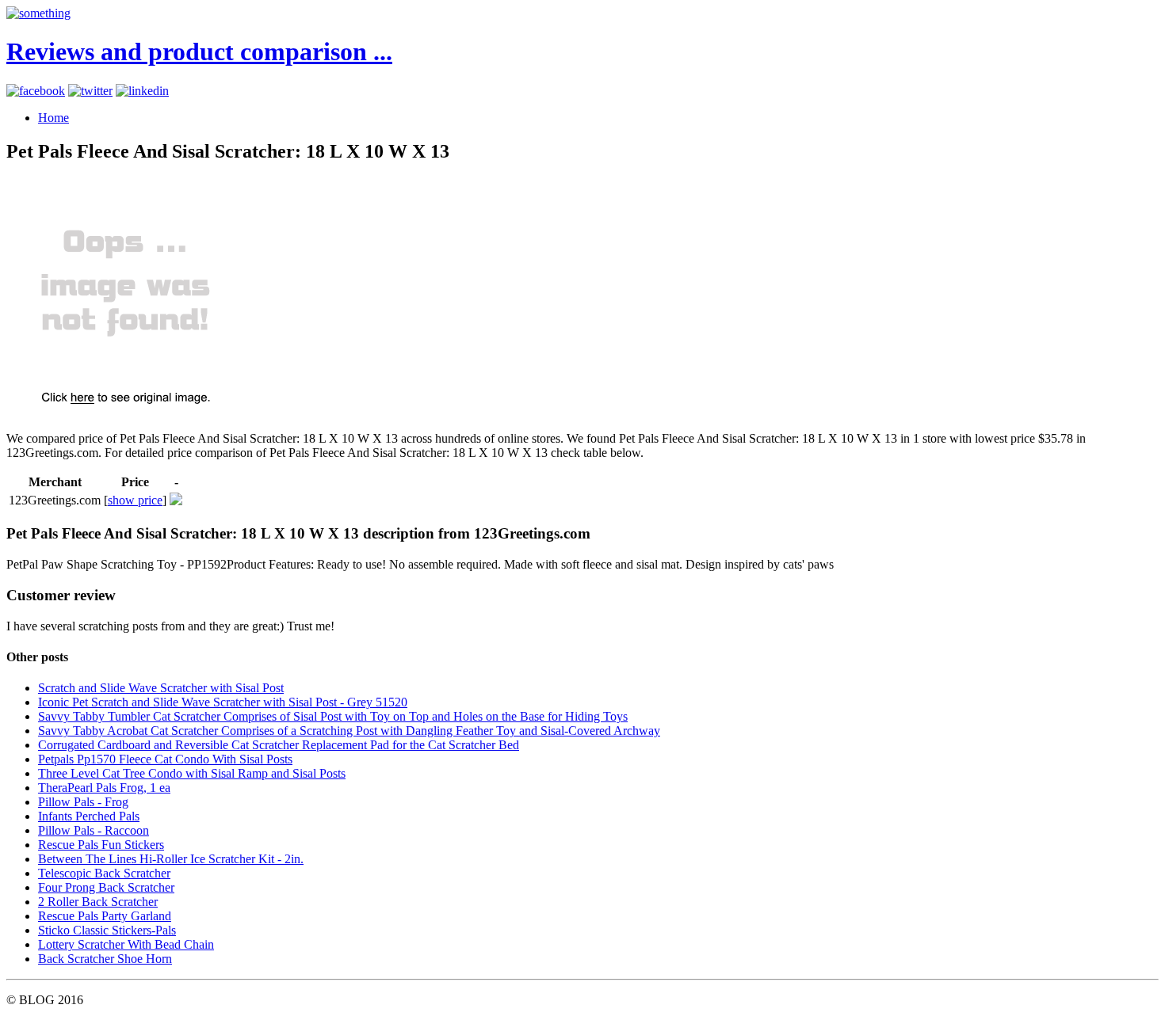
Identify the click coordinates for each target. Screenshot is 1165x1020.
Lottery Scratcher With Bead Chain (126, 944)
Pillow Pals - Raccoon (93, 830)
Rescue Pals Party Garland (104, 916)
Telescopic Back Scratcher (104, 873)
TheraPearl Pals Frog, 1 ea (104, 787)
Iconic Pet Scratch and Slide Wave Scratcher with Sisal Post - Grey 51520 (222, 702)
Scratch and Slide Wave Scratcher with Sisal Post (161, 688)
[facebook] (35, 90)
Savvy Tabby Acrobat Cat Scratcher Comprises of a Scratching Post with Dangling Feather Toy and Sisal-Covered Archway (349, 730)
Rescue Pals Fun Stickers (101, 844)
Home (53, 117)
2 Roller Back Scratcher (98, 901)
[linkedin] (142, 90)
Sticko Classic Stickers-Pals (107, 930)
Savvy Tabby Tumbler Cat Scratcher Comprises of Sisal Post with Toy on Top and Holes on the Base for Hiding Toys (333, 716)
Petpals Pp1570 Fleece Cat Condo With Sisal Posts (165, 759)
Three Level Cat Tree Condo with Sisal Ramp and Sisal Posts (192, 773)
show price (135, 500)
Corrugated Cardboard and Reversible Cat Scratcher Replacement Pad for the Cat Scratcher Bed (278, 745)
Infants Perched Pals (88, 816)
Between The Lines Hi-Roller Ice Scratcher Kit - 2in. (171, 859)
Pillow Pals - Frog (83, 802)
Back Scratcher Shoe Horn (105, 958)
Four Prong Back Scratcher (106, 887)
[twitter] (90, 90)
